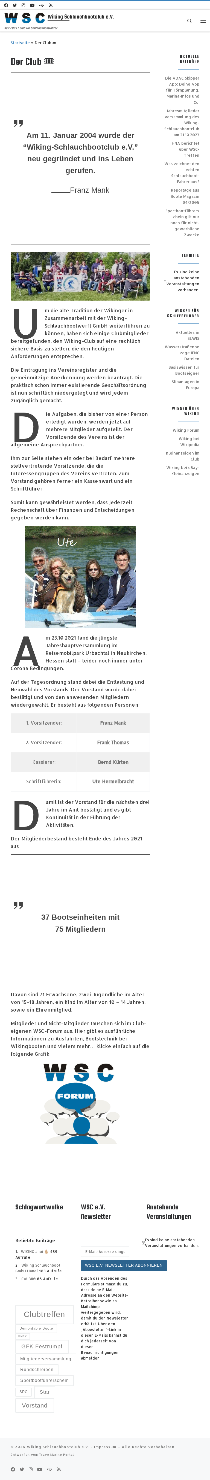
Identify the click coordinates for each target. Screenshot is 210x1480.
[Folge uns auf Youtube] (32, 5)
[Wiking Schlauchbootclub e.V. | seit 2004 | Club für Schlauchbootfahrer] (25, 17)
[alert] (181, 281)
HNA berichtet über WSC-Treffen (185, 149)
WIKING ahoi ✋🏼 (35, 1251)
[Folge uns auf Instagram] (23, 5)
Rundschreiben (37, 1369)
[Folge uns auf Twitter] (15, 5)
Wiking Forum (186, 430)
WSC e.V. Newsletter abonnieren (124, 1265)
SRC (23, 1392)
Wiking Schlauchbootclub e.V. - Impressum (71, 1446)
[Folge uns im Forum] (41, 5)
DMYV (22, 1336)
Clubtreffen (44, 1314)
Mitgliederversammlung (45, 1359)
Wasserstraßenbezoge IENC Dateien (182, 352)
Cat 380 (28, 1278)
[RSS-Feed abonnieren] (50, 5)
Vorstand (35, 1405)
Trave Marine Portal (56, 1454)
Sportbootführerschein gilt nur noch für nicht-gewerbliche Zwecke (182, 222)
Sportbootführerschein (44, 1380)
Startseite (20, 42)
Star (45, 1392)
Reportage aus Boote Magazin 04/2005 (185, 196)
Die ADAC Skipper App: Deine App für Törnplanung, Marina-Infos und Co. (182, 90)
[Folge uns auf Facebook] (6, 5)
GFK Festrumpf (42, 1346)
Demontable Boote (36, 1328)
